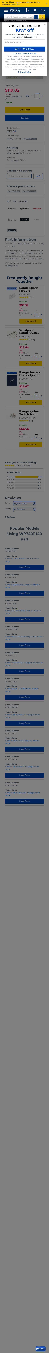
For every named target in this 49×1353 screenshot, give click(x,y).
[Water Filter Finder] (27, 10)
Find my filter (15, 5)
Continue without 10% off (24, 54)
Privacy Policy (24, 72)
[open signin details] (35, 10)
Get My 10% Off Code (24, 49)
